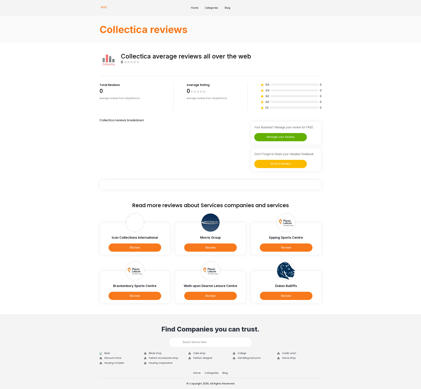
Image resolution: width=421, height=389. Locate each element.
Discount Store (112, 358)
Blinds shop (155, 353)
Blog (227, 7)
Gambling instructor (249, 358)
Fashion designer (202, 358)
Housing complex (114, 363)
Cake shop (199, 353)
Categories (211, 7)
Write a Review (281, 164)
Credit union (289, 353)
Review (135, 247)
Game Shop (289, 358)
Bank (107, 353)
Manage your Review (281, 137)
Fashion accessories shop (163, 358)
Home (194, 7)
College (242, 353)
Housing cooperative (161, 363)
